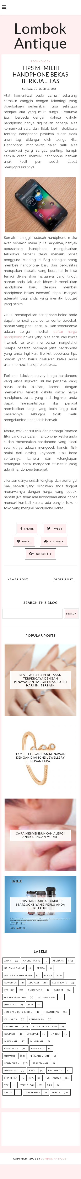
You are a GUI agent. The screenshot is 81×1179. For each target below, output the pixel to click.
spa (31, 1078)
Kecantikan (51, 1012)
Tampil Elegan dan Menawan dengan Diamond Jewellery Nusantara (40, 757)
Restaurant (56, 1070)
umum (8, 1092)
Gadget (58, 990)
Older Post (64, 579)
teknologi (27, 1085)
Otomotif (10, 1056)
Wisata (56, 1092)
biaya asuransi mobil (18, 975)
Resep (32, 1070)
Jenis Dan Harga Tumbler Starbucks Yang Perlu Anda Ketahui (40, 904)
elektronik (59, 982)
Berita (41, 968)
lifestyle (33, 1034)
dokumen (10, 982)
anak (7, 960)
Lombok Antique (40, 35)
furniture (35, 990)
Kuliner (9, 1034)
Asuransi (59, 960)
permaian (10, 1070)
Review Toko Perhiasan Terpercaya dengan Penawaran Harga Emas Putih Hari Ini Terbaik (40, 680)
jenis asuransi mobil (18, 1012)
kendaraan (36, 1019)
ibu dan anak (47, 997)
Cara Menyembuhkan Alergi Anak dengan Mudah (40, 834)
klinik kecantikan (45, 1026)
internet (10, 1004)
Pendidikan (11, 1063)
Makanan (10, 1041)
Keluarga (10, 1019)
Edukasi (34, 982)
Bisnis (48, 975)
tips (49, 1085)
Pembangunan (39, 1056)
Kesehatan (11, 1026)
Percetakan (40, 1063)
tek (6, 1085)
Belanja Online (14, 968)
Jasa (31, 1004)
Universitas (32, 1092)
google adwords (15, 997)
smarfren (11, 1078)
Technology (40, 61)
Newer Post (17, 579)
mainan (55, 1034)
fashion (9, 990)
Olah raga (11, 1048)
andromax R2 (32, 960)
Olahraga (37, 1048)
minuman (36, 1041)
